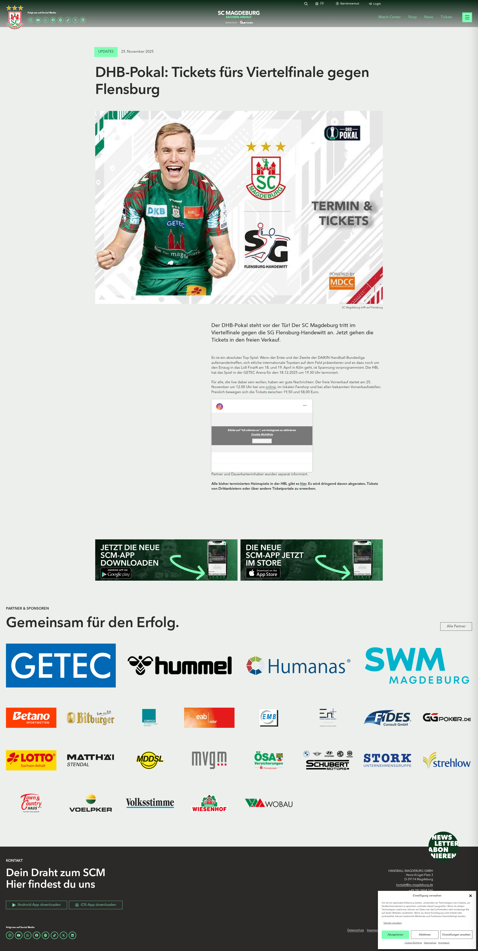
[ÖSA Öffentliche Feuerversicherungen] (268, 760)
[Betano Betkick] (31, 718)
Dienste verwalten (393, 923)
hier (303, 484)
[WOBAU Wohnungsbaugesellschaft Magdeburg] (268, 803)
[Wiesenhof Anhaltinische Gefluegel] (209, 803)
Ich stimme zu (262, 440)
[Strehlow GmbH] (447, 760)
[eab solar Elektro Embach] (209, 718)
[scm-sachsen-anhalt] (239, 17)
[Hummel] (180, 665)
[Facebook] (53, 20)
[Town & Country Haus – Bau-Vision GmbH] (31, 803)
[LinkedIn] (83, 20)
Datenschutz (430, 943)
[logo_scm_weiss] (15, 17)
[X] (75, 20)
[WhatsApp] (46, 20)
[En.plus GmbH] (328, 718)
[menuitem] (322, 3)
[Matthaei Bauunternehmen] (90, 760)
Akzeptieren (395, 934)
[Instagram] (31, 20)
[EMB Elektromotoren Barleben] (268, 718)
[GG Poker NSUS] (447, 718)
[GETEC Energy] (61, 665)
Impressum (444, 943)
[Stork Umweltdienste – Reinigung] (387, 760)
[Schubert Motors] (328, 760)
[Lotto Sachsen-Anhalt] (31, 760)
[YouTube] (38, 20)
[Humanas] (298, 665)
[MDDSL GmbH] (150, 760)
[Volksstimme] (150, 803)
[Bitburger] (90, 718)
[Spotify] (60, 20)
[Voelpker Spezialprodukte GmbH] (90, 803)
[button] (470, 896)
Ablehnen (425, 934)
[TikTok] (68, 20)
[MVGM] (209, 760)
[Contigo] (150, 718)
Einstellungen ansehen (456, 934)
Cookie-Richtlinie (413, 943)
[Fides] (387, 718)
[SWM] (417, 665)
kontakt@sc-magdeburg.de (414, 885)
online (271, 387)
